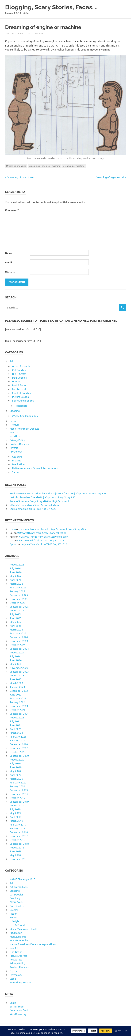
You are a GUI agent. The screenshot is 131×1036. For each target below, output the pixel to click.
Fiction (13, 420)
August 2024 (17, 652)
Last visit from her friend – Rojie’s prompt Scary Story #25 (43, 497)
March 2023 (16, 683)
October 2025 (17, 602)
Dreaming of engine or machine (44, 165)
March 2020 (16, 778)
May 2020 (15, 770)
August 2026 (17, 564)
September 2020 (19, 755)
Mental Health (20, 389)
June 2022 (16, 694)
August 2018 (17, 847)
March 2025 (16, 629)
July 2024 (15, 656)
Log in (13, 1002)
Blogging (15, 410)
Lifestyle (14, 424)
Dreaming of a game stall (110, 177)
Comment (12, 210)
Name (8, 253)
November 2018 (19, 835)
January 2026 (17, 591)
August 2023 (17, 675)
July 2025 (15, 614)
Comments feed (19, 1010)
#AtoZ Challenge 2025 (25, 415)
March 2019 (16, 820)
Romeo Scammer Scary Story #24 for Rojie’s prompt (39, 501)
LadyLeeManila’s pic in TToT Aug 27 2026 (33, 508)
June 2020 (16, 767)
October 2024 (17, 644)
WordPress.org (18, 1014)
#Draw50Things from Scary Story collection (34, 504)
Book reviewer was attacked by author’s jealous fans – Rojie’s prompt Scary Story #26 (58, 493)
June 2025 (16, 617)
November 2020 (19, 748)
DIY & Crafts (19, 373)
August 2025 (17, 610)
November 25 (17, 858)
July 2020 (15, 763)
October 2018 (17, 839)
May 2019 (15, 813)
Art (11, 360)
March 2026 (16, 583)
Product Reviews (19, 443)
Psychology (16, 451)
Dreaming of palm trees (20, 177)
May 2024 (15, 663)
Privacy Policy (17, 440)
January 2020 (17, 786)
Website (10, 272)
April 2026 (15, 579)
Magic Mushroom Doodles (24, 428)
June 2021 (16, 725)
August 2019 (17, 805)
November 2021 (19, 705)
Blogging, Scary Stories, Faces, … (52, 7)
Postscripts (21, 405)
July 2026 (15, 568)
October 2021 (17, 709)
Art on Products (21, 366)
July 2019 (15, 809)
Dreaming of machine (74, 165)
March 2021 (16, 732)
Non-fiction (16, 436)
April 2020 (15, 774)
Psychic (14, 447)
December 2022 (19, 690)
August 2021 (17, 717)
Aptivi (13, 544)
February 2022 (18, 698)
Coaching (17, 456)
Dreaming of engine (16, 165)
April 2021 (15, 728)
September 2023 (19, 671)
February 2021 (18, 736)
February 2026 (18, 587)
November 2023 (19, 667)
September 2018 (19, 843)
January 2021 (17, 740)
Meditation (18, 464)
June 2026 (16, 572)
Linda (13, 528)
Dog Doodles (19, 377)
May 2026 (15, 575)
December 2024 (19, 637)
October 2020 (17, 751)
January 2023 (17, 686)
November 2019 (19, 793)
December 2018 (19, 832)
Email (8, 262)
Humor (16, 381)
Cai (29, 33)
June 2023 (16, 679)
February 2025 (18, 633)
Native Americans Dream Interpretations (35, 468)
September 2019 (19, 801)
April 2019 (15, 816)
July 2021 (15, 721)
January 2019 (17, 828)
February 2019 (18, 824)
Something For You (23, 400)
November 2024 (19, 640)
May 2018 (15, 855)
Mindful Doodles (21, 392)
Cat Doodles (19, 369)
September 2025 (19, 606)
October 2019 (17, 797)
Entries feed (16, 1006)
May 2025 (15, 621)
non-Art (14, 432)
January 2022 (17, 702)
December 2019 (19, 790)
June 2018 (16, 851)
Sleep (15, 471)
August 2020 (17, 759)
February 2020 (18, 782)
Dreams (39, 33)
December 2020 (19, 744)
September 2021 (19, 713)
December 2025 (19, 595)
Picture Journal (20, 396)
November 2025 (19, 598)
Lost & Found (19, 385)
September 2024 (19, 648)
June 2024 (16, 660)
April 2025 (15, 625)
